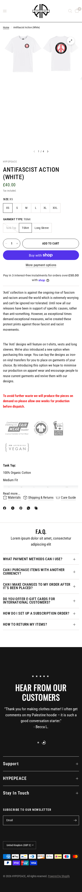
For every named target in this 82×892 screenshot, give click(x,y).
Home (6, 27)
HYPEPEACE (15, 778)
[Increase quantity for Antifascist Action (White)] (17, 243)
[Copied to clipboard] (36, 508)
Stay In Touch (16, 793)
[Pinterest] (21, 508)
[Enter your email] (75, 820)
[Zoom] (70, 41)
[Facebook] (5, 508)
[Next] (47, 151)
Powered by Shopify (59, 876)
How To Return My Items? (25, 624)
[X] (13, 508)
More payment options (41, 265)
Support (11, 763)
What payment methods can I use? (32, 559)
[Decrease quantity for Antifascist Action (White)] (6, 243)
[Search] (70, 11)
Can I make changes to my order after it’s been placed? (36, 586)
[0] (76, 11)
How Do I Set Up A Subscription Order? (36, 613)
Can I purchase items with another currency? (34, 571)
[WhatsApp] (29, 508)
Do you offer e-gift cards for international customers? (29, 601)
